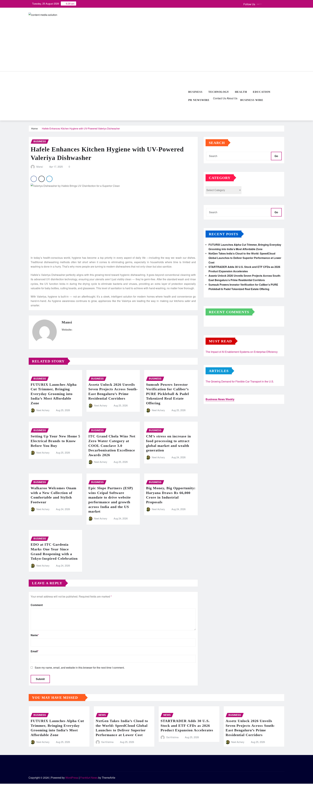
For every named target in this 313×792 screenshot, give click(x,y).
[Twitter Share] (41, 179)
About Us (231, 98)
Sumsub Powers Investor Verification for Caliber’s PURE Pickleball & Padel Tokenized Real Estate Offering (167, 393)
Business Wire (251, 100)
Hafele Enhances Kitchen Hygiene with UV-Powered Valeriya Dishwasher (81, 128)
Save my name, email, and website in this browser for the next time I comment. (80, 667)
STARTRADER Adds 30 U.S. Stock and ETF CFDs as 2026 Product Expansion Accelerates (187, 725)
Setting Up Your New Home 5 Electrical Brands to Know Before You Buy (55, 441)
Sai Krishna (107, 742)
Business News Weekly (220, 399)
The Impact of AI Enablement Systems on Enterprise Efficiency (242, 352)
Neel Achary (43, 410)
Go (276, 156)
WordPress (71, 777)
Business (195, 91)
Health (241, 91)
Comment (37, 605)
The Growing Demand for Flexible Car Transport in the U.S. (240, 381)
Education (261, 91)
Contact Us (219, 98)
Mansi (39, 166)
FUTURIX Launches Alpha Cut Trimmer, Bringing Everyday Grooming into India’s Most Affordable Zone (54, 393)
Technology (218, 91)
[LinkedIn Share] (49, 179)
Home (34, 128)
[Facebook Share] (34, 179)
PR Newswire (198, 100)
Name (35, 635)
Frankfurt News (89, 777)
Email (34, 651)
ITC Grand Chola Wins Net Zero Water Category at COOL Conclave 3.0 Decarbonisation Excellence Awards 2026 (111, 445)
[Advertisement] (107, 96)
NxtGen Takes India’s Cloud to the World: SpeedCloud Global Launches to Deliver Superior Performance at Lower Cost (245, 258)
